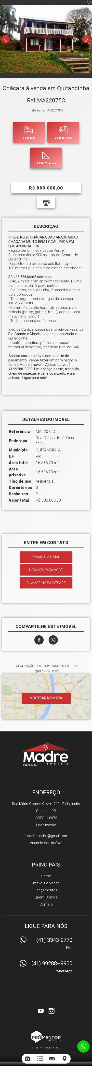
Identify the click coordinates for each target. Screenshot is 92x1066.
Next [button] (86, 39)
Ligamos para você (46, 570)
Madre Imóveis (46, 754)
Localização (46, 825)
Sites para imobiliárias (46, 1047)
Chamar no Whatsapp (46, 583)
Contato (46, 904)
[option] (46, 39)
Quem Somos (46, 897)
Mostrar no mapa (46, 698)
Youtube (41, 1011)
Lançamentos (46, 890)
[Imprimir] (46, 202)
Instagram (51, 1011)
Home (46, 876)
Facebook (39, 640)
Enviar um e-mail (46, 557)
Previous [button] (5, 39)
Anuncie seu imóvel (46, 843)
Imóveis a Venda (46, 883)
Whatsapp (53, 640)
